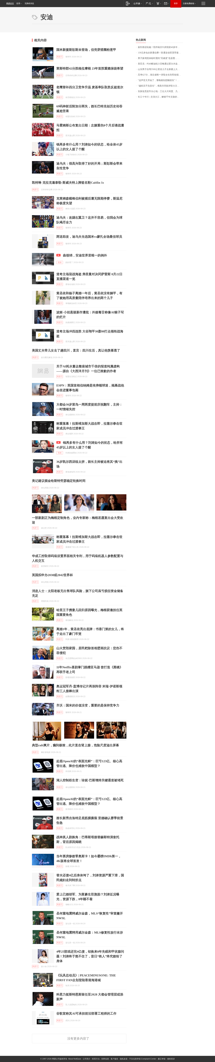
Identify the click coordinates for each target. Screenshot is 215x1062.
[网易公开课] (137, 3)
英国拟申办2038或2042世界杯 (52, 575)
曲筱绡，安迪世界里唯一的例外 (85, 255)
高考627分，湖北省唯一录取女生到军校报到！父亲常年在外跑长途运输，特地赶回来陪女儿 (160, 75)
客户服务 (114, 1059)
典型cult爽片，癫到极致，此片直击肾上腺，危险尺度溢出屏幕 (75, 745)
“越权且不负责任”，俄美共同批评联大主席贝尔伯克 (160, 86)
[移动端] (128, 3)
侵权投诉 (171, 1059)
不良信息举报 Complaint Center (142, 1059)
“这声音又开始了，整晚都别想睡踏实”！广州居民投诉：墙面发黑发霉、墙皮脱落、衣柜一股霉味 (160, 80)
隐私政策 (123, 1059)
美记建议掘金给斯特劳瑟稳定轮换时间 (58, 480)
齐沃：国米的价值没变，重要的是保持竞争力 (87, 705)
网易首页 (10, 3)
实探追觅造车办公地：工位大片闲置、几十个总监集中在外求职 (160, 91)
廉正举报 (161, 1059)
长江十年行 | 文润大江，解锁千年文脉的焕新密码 (160, 97)
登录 (176, 3)
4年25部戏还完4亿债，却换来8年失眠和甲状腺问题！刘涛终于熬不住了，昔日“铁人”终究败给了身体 (90, 956)
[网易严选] (148, 3)
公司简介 (86, 1059)
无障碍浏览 (29, 3)
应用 (18, 3)
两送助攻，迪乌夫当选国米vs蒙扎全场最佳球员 (89, 236)
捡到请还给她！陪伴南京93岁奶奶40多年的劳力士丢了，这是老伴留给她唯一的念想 (160, 47)
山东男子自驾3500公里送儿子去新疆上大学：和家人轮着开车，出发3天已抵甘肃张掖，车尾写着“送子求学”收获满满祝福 (160, 69)
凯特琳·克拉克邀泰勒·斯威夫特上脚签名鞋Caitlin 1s (68, 182)
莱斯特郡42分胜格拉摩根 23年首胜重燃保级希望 (89, 68)
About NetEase (74, 1059)
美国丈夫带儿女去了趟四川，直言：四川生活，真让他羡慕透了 (76, 350)
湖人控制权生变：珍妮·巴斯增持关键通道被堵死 (90, 780)
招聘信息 (105, 1059)
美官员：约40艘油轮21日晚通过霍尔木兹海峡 (160, 64)
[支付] (158, 3)
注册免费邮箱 (188, 3)
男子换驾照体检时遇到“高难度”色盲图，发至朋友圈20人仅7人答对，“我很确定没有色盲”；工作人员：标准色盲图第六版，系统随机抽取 (160, 58)
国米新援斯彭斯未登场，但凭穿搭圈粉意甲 (86, 49)
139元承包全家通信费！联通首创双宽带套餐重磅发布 (160, 53)
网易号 (59, 57)
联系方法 (96, 1059)
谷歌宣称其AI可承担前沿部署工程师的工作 (86, 1013)
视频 (60, 262)
